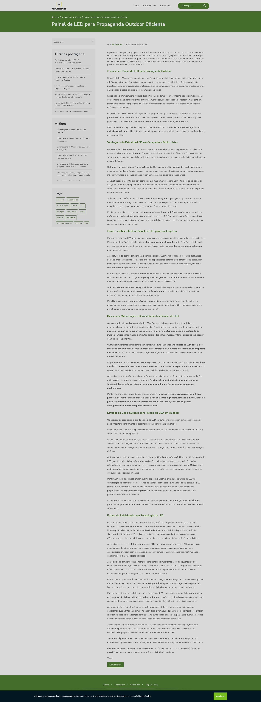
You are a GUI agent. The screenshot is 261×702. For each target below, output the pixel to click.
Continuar (220, 696)
